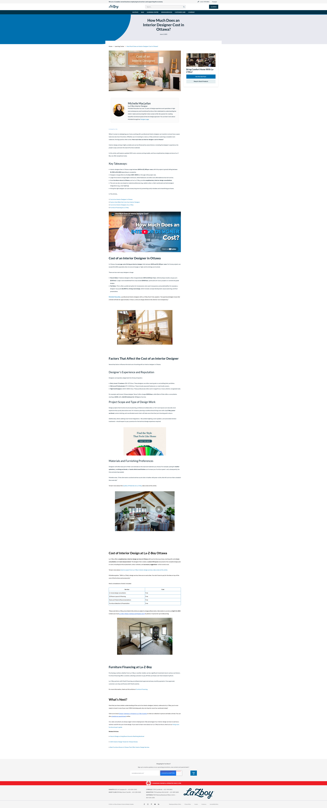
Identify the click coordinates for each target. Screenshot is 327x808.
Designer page (144, 119)
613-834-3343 (132, 789)
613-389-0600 (174, 792)
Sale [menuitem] (142, 12)
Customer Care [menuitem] (180, 12)
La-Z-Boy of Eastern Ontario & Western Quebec (123, 804)
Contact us (203, 804)
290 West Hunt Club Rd (120, 792)
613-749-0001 (168, 789)
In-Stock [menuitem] (135, 12)
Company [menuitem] (191, 12)
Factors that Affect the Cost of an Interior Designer (125, 202)
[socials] (144, 804)
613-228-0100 (136, 792)
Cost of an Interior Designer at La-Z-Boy (121, 205)
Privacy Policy (188, 804)
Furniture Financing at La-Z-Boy (119, 207)
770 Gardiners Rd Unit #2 (157, 792)
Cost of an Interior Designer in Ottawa (121, 199)
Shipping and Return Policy (175, 804)
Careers (196, 804)
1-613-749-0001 (204, 1)
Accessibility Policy (214, 804)
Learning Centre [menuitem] (152, 12)
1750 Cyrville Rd (154, 789)
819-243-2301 (150, 797)
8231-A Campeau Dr (118, 789)
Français (214, 1)
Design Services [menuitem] (166, 12)
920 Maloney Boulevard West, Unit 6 (160, 795)
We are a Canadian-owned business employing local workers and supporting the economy (136, 1)
